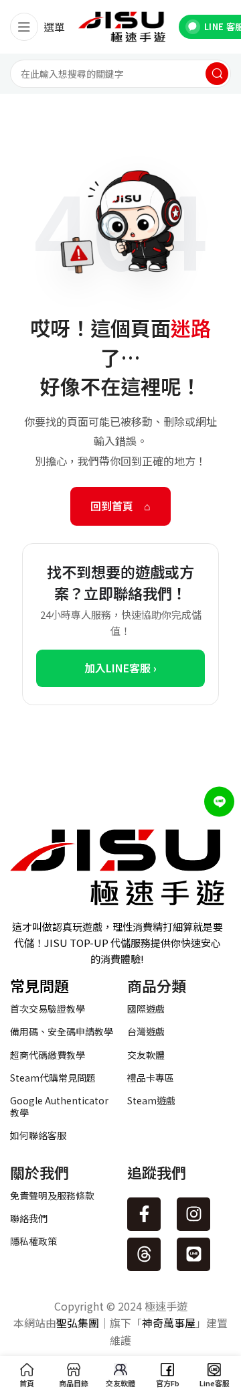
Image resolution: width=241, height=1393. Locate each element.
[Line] (193, 1254)
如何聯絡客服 (38, 1135)
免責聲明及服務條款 (52, 1195)
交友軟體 (146, 1054)
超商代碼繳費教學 (47, 1054)
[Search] (217, 73)
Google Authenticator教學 (59, 1106)
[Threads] (144, 1254)
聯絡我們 (29, 1218)
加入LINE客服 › (120, 668)
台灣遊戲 (146, 1031)
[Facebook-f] (144, 1214)
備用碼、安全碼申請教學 (61, 1031)
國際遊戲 (146, 1008)
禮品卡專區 (150, 1077)
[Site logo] (121, 25)
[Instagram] (193, 1214)
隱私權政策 (33, 1241)
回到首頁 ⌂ (120, 506)
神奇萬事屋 (168, 1323)
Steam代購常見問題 (53, 1077)
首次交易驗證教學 (47, 1008)
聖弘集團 (77, 1323)
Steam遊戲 (151, 1100)
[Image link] (117, 865)
